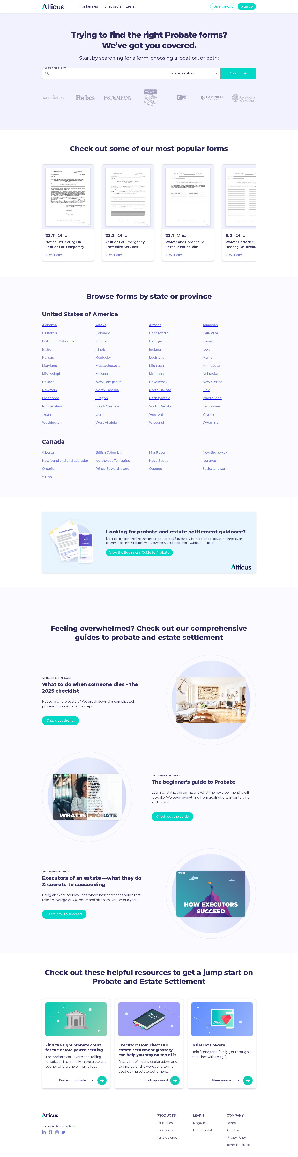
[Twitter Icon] (63, 1132)
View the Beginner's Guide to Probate (139, 552)
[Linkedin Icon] (44, 1132)
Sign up (247, 6)
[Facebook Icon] (50, 1132)
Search (235, 73)
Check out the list (60, 720)
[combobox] (193, 73)
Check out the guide (172, 816)
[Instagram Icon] (57, 1132)
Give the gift (223, 6)
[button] (68, 213)
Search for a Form (55, 67)
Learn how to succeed (64, 914)
